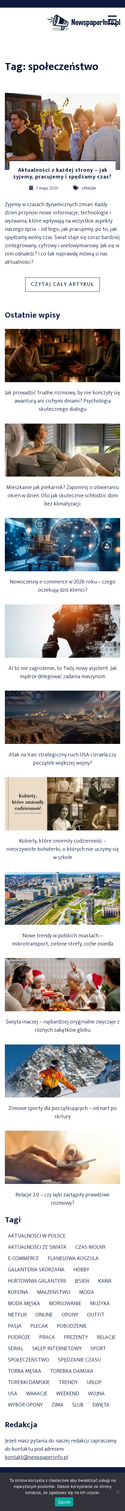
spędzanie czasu (79, 1360)
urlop (94, 1383)
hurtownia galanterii (37, 1281)
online (44, 1315)
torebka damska (71, 1371)
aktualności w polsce (37, 1236)
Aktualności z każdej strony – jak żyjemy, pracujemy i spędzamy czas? (62, 173)
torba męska (24, 1371)
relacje (106, 1337)
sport (98, 1349)
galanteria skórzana (36, 1270)
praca (47, 1337)
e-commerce (23, 1259)
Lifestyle (89, 188)
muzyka (100, 1304)
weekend (67, 1394)
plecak (39, 1326)
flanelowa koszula (73, 1259)
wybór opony (25, 1405)
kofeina (18, 1292)
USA (12, 1394)
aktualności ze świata (37, 1247)
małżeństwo (53, 1292)
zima (57, 1405)
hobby (81, 1270)
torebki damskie (29, 1383)
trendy (68, 1383)
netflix (17, 1315)
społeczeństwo (28, 1360)
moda (86, 1292)
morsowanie (65, 1304)
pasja (15, 1326)
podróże (19, 1337)
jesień (82, 1281)
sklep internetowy (57, 1349)
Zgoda (64, 1501)
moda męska (24, 1304)
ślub (77, 1405)
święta (101, 1405)
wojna (96, 1394)
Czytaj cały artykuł (65, 286)
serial (15, 1349)
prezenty (76, 1337)
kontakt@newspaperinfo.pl (36, 1457)
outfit (96, 1315)
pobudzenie (72, 1326)
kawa (105, 1281)
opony (70, 1315)
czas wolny (90, 1247)
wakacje (36, 1394)
